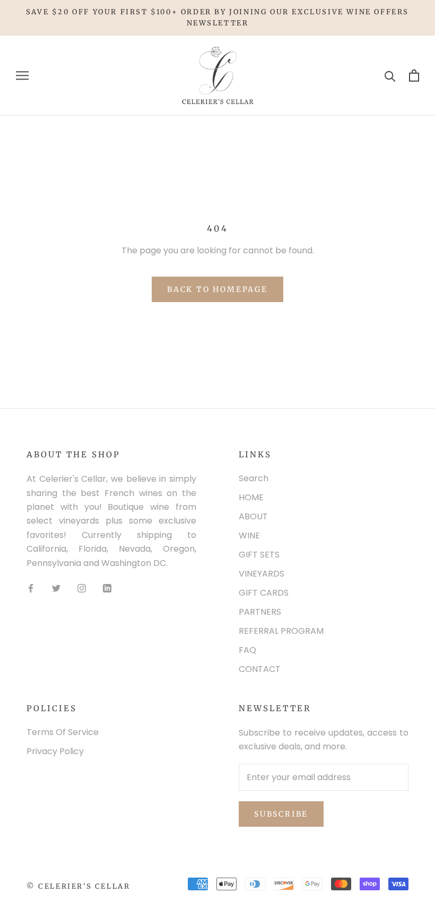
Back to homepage (217, 289)
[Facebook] (31, 588)
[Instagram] (81, 588)
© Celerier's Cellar (78, 886)
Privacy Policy (55, 751)
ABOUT (253, 516)
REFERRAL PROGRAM (281, 631)
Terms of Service (63, 732)
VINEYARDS (261, 574)
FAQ (247, 650)
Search (253, 478)
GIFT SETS (259, 555)
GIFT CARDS (264, 593)
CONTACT (260, 669)
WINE (249, 535)
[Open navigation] (22, 75)
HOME (251, 497)
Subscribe (281, 814)
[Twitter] (56, 588)
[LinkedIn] (107, 588)
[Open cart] (414, 75)
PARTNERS (260, 612)
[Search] (390, 75)
